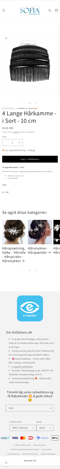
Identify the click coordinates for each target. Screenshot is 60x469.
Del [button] (7, 192)
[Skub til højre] (36, 103)
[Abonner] (51, 408)
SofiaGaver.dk (25, 445)
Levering (16, 132)
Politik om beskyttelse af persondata (25, 449)
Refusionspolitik (39, 445)
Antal (4, 137)
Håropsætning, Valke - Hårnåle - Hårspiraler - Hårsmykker (14, 254)
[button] (3, 10)
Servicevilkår (47, 449)
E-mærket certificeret (22, 366)
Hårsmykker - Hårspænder (38, 250)
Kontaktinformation (30, 454)
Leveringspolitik (13, 454)
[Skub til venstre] (23, 103)
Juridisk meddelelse (47, 454)
